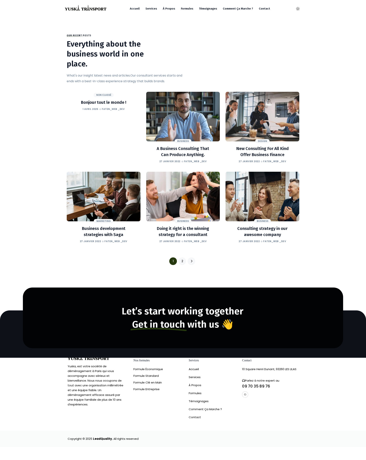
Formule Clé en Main (147, 382)
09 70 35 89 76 (256, 386)
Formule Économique (148, 369)
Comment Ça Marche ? (205, 409)
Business (183, 141)
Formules (195, 393)
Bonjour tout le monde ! (103, 102)
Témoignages (199, 401)
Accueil (194, 369)
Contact (195, 417)
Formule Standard (146, 376)
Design (262, 141)
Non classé (103, 95)
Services (195, 377)
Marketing (103, 221)
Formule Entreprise (146, 389)
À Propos (195, 385)
